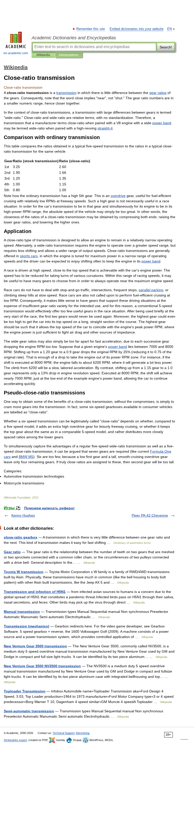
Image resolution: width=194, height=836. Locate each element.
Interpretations (69, 55)
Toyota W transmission (23, 572)
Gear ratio (12, 552)
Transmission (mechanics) (26, 626)
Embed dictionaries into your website (136, 29)
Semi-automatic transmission (29, 711)
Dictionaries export (15, 740)
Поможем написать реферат (49, 508)
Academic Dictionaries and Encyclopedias (74, 37)
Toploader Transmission (24, 691)
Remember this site (91, 29)
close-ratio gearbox (20, 537)
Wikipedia (43, 55)
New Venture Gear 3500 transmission (35, 646)
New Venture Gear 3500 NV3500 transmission (42, 666)
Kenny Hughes (23, 515)
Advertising (82, 732)
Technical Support (64, 732)
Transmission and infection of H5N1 (35, 592)
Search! (166, 47)
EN (169, 29)
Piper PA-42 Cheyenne (150, 515)
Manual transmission (22, 612)
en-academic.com (16, 53)
